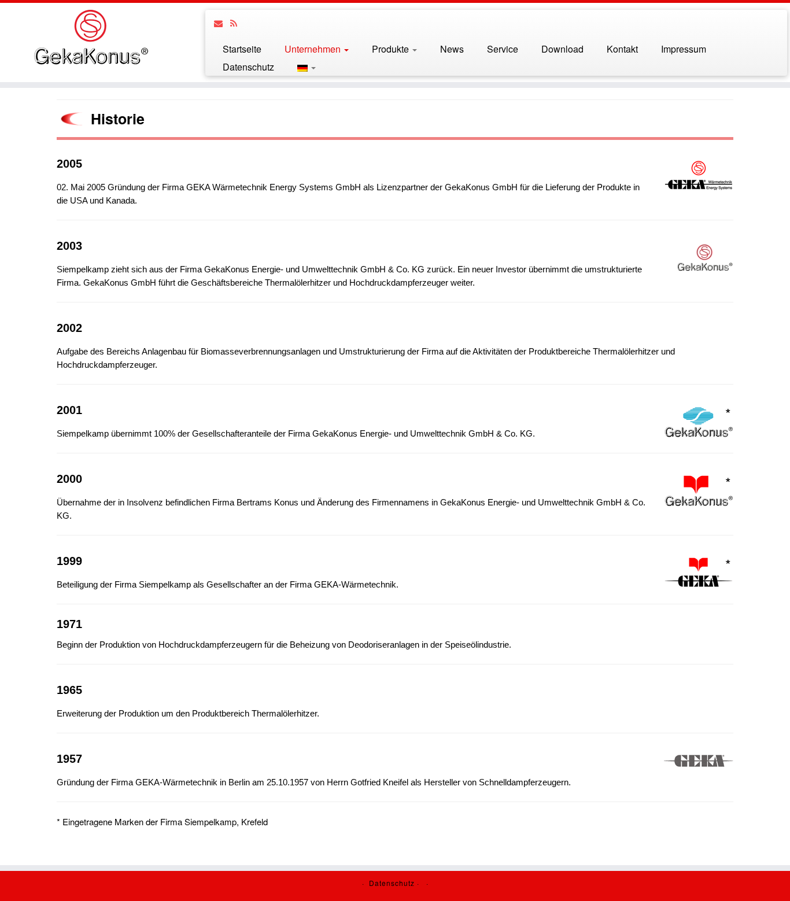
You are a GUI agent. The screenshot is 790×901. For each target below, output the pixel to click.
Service (502, 49)
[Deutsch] (301, 67)
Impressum (683, 49)
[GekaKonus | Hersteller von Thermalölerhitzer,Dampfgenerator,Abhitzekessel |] (91, 37)
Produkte (391, 49)
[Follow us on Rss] (237, 23)
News (452, 49)
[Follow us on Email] (222, 23)
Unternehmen (314, 49)
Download (562, 49)
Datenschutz (248, 66)
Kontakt (622, 49)
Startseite (242, 49)
